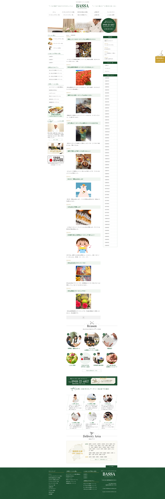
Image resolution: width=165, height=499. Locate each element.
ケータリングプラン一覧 (54, 14)
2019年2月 (107, 152)
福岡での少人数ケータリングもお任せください (80, 95)
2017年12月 (107, 185)
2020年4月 (107, 116)
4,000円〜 (51, 62)
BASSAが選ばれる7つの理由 (54, 477)
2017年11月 (107, 188)
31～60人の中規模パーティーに (55, 73)
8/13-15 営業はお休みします (75, 179)
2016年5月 (107, 239)
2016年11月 (107, 221)
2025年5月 (107, 86)
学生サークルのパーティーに (55, 96)
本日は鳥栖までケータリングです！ (77, 291)
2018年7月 (107, 170)
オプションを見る (57, 48)
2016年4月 (107, 242)
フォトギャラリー (111, 12)
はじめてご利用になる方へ (54, 479)
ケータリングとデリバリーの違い (68, 12)
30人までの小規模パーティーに (55, 70)
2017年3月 (107, 209)
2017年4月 (107, 206)
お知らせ (106, 65)
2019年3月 (107, 149)
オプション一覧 (52, 485)
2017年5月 (107, 203)
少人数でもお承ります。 (109, 58)
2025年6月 (107, 83)
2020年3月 (107, 119)
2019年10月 (107, 131)
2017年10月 (107, 191)
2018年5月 (107, 176)
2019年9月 (107, 134)
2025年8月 (107, 77)
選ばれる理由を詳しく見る (91, 370)
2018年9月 (107, 164)
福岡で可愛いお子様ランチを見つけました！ (79, 151)
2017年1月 (107, 215)
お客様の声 (96, 12)
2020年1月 (107, 125)
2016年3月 (107, 245)
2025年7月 (107, 80)
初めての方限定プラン (82, 14)
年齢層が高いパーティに (54, 102)
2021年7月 (107, 95)
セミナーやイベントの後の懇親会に (56, 87)
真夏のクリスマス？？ (108, 40)
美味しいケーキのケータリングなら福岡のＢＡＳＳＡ (82, 39)
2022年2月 (107, 89)
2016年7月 (107, 233)
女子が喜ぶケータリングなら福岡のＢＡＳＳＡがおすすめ (83, 123)
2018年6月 (107, 173)
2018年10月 (107, 161)
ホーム (54, 12)
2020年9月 (107, 107)
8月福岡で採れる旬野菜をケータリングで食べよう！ (81, 235)
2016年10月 (107, 224)
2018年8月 (107, 167)
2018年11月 (107, 158)
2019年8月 (107, 137)
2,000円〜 (51, 56)
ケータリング (107, 68)
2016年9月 (107, 227)
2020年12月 (107, 104)
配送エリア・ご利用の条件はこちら (101, 459)
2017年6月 (107, 200)
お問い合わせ (51, 492)
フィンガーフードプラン (109, 44)
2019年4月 (107, 146)
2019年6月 (107, 143)
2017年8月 (107, 194)
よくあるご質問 (111, 14)
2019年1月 (107, 155)
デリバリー (107, 71)
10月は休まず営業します (74, 207)
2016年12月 (107, 218)
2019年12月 (107, 128)
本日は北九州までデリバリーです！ (77, 263)
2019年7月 (107, 140)
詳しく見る (55, 139)
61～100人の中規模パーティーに (55, 76)
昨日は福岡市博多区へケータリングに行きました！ (81, 67)
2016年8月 (107, 230)
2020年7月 (107, 110)
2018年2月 (107, 182)
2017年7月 (107, 197)
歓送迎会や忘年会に (53, 90)
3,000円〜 (51, 59)
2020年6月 (107, 113)
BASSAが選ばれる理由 (83, 12)
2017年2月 (107, 212)
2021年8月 (107, 92)
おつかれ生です (107, 49)
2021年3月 (107, 101)
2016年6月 (107, 236)
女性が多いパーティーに (54, 99)
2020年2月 (107, 122)
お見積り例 (96, 14)
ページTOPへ (111, 466)
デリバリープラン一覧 (68, 14)
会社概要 (50, 494)
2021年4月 (107, 98)
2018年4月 (107, 179)
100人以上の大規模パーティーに (55, 79)
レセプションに (52, 93)
